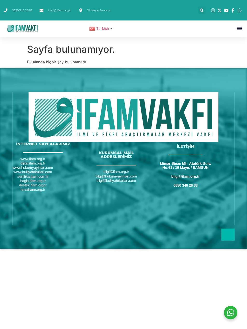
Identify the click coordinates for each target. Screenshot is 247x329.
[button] (202, 10)
